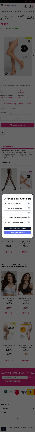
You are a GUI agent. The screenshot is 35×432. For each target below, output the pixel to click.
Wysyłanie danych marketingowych (17, 217)
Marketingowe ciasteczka (15, 208)
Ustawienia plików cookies (17, 199)
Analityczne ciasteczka (14, 213)
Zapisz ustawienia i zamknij (17, 229)
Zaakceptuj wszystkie (17, 233)
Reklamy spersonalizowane (15, 222)
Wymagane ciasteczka (14, 203)
